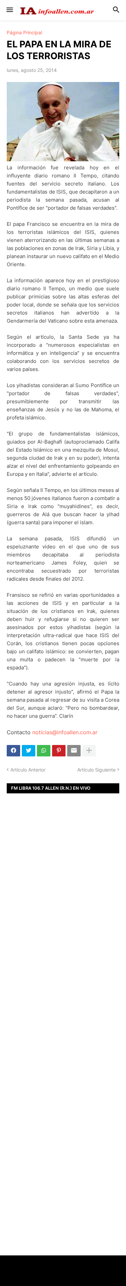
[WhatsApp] (43, 750)
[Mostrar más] (89, 750)
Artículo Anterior (27, 770)
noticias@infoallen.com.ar (64, 732)
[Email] (74, 750)
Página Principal (24, 32)
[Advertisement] (63, 907)
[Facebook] (13, 750)
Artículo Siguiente (96, 770)
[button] (9, 10)
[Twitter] (28, 750)
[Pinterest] (59, 750)
